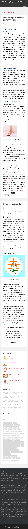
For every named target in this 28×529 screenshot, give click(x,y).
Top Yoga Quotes (7, 458)
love (21, 437)
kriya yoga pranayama (17, 190)
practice (5, 445)
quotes (9, 445)
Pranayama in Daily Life (14, 374)
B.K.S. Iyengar (17, 425)
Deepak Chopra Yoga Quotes (18, 433)
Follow (7, 195)
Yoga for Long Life (12, 204)
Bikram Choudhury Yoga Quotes (10, 431)
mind (15, 439)
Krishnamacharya (7, 437)
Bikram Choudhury (16, 429)
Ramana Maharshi (16, 445)
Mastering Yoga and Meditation (14, 2)
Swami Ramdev (7, 452)
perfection (21, 443)
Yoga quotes (16, 460)
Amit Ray (15, 423)
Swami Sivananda (7, 454)
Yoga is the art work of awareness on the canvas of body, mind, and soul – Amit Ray (13, 401)
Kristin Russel (16, 24)
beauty (17, 427)
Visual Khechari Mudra (14, 380)
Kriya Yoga (14, 437)
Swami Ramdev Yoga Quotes (17, 452)
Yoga (19, 458)
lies (18, 437)
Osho (19, 439)
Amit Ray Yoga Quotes (8, 425)
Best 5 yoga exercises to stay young (13, 18)
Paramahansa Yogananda (18, 441)
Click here (8, 320)
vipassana (14, 458)
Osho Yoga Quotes (8, 441)
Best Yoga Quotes (7, 429)
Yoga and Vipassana (8, 460)
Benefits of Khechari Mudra (15, 356)
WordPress (18, 527)
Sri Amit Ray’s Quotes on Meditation (11, 404)
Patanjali (5, 443)
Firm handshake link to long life (11, 340)
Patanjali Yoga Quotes (13, 443)
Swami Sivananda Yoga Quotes (10, 456)
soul (5, 448)
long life (15, 167)
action (5, 423)
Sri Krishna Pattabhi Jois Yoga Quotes (11, 450)
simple (22, 445)
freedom (5, 435)
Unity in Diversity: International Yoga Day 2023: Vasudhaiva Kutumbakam (12, 392)
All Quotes (10, 423)
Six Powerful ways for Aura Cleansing (12, 407)
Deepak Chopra (7, 433)
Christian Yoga (12, 362)
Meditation (11, 439)
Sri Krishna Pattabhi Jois (11, 448)
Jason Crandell (15, 435)
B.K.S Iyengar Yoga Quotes (9, 427)
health (10, 435)
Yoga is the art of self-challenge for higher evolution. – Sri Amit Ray (13, 397)
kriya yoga (6, 180)
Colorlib (9, 527)
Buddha (19, 431)
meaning (5, 439)
